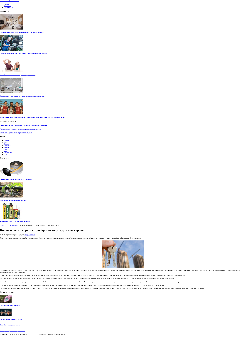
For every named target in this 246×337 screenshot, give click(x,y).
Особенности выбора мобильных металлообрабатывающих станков (23, 53)
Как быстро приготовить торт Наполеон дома (16, 133)
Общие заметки (12, 225)
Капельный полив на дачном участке (13, 200)
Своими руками (9, 152)
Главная (6, 4)
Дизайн (6, 147)
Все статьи (7, 6)
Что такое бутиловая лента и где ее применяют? (16, 179)
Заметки (6, 144)
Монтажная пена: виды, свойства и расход (15, 221)
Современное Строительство (9, 1)
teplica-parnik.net (33, 334)
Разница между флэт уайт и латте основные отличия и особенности (23, 125)
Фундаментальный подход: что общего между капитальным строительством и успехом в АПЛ (33, 117)
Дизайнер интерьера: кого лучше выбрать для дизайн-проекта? (22, 32)
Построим (7, 145)
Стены (6, 154)
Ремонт (6, 149)
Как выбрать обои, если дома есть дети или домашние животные (22, 96)
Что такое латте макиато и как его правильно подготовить (20, 129)
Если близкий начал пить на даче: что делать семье (17, 75)
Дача (5, 142)
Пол (5, 151)
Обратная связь (9, 7)
